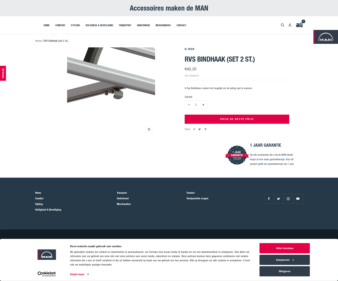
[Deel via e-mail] (205, 129)
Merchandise (124, 203)
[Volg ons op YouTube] (298, 199)
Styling (39, 203)
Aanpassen (283, 259)
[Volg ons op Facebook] (269, 199)
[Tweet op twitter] (199, 129)
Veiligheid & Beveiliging (48, 209)
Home (38, 40)
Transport (122, 192)
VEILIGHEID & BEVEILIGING (99, 25)
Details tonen (77, 274)
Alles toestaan (284, 248)
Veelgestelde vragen (197, 198)
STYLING (75, 25)
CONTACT (181, 25)
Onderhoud (123, 198)
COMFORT (60, 25)
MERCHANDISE (163, 25)
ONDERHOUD (143, 25)
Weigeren (284, 271)
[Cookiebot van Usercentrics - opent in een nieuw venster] (46, 274)
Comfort (39, 198)
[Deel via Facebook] (194, 129)
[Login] (290, 25)
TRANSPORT (125, 25)
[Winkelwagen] (299, 25)
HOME (47, 25)
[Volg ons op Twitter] (278, 199)
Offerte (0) (2, 73)
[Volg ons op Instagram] (288, 199)
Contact (191, 192)
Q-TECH (189, 49)
